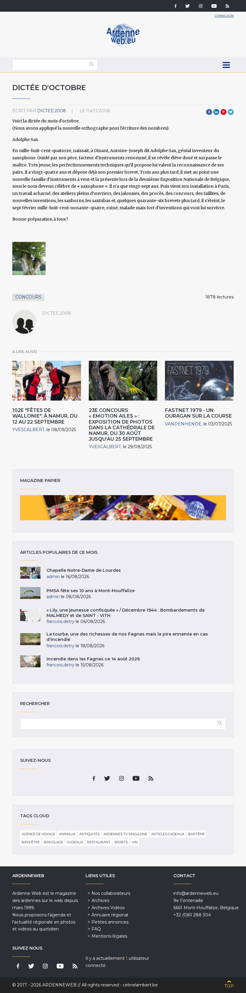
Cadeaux (75, 842)
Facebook (209, 112)
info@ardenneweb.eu (195, 893)
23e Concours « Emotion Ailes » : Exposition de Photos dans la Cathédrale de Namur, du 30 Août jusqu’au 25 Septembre (122, 424)
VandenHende (183, 424)
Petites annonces (110, 922)
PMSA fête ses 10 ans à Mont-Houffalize (90, 590)
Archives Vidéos (108, 907)
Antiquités (89, 834)
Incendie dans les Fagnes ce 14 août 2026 (93, 659)
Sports (121, 842)
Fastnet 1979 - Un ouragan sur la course (198, 413)
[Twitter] (187, 6)
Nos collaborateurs (111, 893)
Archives (100, 900)
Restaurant (98, 842)
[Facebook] (175, 6)
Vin (135, 842)
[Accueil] (123, 45)
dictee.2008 (51, 110)
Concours (28, 297)
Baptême (196, 834)
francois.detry (60, 621)
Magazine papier (123, 507)
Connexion (224, 16)
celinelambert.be (140, 985)
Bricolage (53, 842)
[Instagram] (201, 6)
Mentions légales (109, 936)
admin (53, 576)
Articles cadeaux (167, 834)
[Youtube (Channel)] (214, 6)
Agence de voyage (38, 834)
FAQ (96, 929)
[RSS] (227, 6)
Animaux (67, 834)
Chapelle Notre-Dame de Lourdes (83, 570)
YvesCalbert (28, 429)
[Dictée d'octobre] (29, 258)
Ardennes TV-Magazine (125, 834)
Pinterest (223, 112)
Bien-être (31, 842)
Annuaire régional (110, 915)
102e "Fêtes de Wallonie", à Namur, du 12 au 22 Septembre (44, 416)
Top (229, 986)
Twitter (231, 112)
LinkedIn (216, 112)
